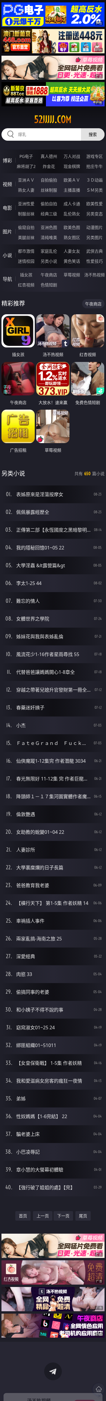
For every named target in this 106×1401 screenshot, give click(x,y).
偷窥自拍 (26, 227)
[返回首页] (99, 1389)
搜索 (93, 134)
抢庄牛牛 (94, 166)
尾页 (83, 1216)
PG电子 (26, 156)
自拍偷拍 (49, 180)
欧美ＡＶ (72, 180)
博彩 (7, 160)
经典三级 (49, 214)
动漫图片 (94, 227)
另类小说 (49, 261)
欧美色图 (72, 227)
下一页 (63, 1216)
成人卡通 (72, 203)
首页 (23, 1216)
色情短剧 (49, 285)
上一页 (43, 1216)
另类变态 (94, 214)
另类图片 (94, 237)
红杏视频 (26, 285)
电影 (7, 208)
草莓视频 (72, 275)
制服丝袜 (26, 214)
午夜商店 (49, 275)
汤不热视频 (94, 275)
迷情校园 (26, 261)
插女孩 (26, 275)
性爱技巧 (94, 261)
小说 (7, 255)
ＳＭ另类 (94, 190)
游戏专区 (94, 156)
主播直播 (72, 190)
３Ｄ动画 (94, 180)
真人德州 (49, 156)
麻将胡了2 (26, 166)
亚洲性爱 (26, 203)
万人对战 (72, 156)
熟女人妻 (26, 190)
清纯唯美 (49, 237)
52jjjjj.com (53, 119)
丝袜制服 (49, 190)
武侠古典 (94, 251)
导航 (7, 279)
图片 (7, 231)
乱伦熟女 (72, 214)
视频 (7, 184)
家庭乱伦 (49, 251)
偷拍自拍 (49, 203)
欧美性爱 (94, 203)
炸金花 (49, 166)
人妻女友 (72, 251)
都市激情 (26, 251)
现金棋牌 (72, 166)
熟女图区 (72, 237)
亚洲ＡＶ (26, 180)
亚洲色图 (49, 227)
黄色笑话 (72, 261)
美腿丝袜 (26, 237)
